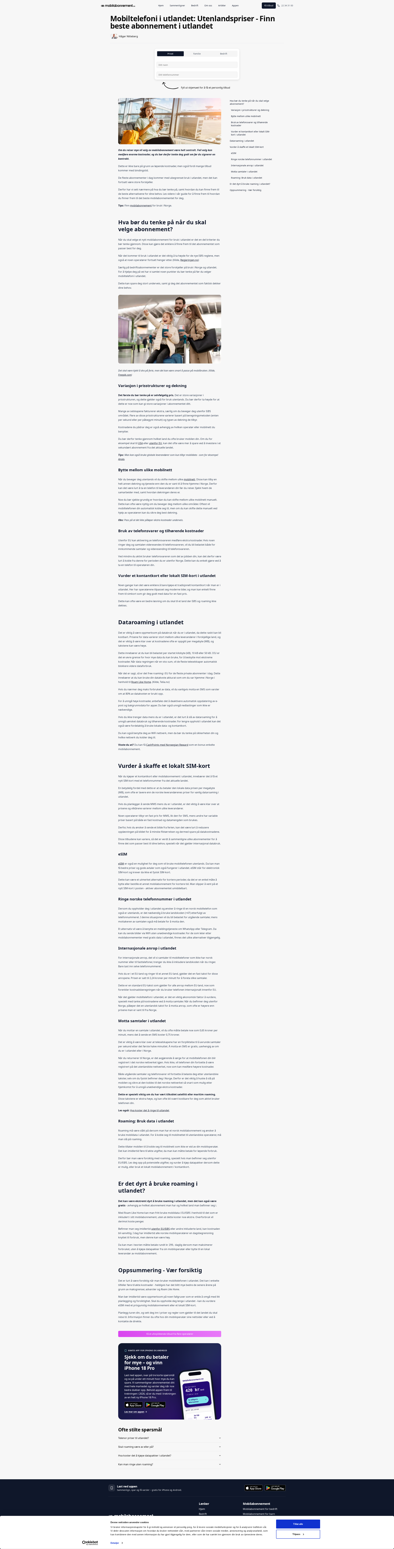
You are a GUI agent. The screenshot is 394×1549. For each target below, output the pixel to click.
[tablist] (197, 54)
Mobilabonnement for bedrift (260, 1509)
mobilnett (189, 479)
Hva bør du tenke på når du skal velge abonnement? (249, 102)
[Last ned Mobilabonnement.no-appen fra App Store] (133, 1405)
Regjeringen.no (189, 260)
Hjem (202, 1509)
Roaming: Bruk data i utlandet (246, 177)
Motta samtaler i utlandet (244, 171)
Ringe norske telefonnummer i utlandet (251, 159)
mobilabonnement (141, 205)
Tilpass (296, 1534)
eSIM (121, 863)
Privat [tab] (170, 53)
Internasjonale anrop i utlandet (247, 165)
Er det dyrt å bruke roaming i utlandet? (250, 183)
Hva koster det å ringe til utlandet (149, 1110)
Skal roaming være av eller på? (136, 1446)
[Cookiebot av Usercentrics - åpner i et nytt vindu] (90, 1543)
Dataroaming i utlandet (242, 140)
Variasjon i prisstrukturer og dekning (250, 110)
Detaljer (115, 1543)
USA (140, 443)
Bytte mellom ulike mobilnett (246, 116)
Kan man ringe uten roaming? (135, 1464)
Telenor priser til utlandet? (133, 1438)
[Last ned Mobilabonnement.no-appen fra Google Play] (155, 1405)
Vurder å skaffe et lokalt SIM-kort (247, 146)
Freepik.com (124, 375)
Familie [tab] (197, 53)
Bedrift (203, 1514)
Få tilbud (268, 5)
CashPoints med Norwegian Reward (167, 744)
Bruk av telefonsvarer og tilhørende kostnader (249, 124)
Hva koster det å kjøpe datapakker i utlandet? (144, 1455)
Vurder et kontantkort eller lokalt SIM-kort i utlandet (250, 133)
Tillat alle (298, 1524)
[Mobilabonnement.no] (118, 5)
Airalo (121, 459)
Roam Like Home (141, 682)
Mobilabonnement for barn (259, 1514)
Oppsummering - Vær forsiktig (245, 190)
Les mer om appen (134, 1411)
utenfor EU (155, 443)
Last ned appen (127, 1486)
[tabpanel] (197, 70)
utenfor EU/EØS (160, 1228)
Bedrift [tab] (223, 53)
